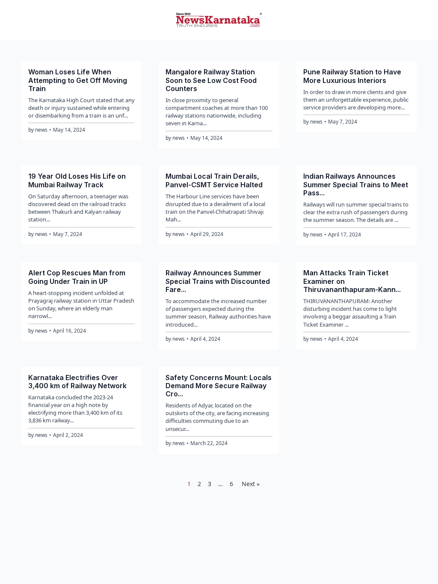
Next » (251, 484)
